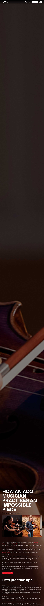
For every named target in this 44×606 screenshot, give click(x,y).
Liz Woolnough (16, 543)
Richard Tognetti (6, 552)
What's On (34, 2)
